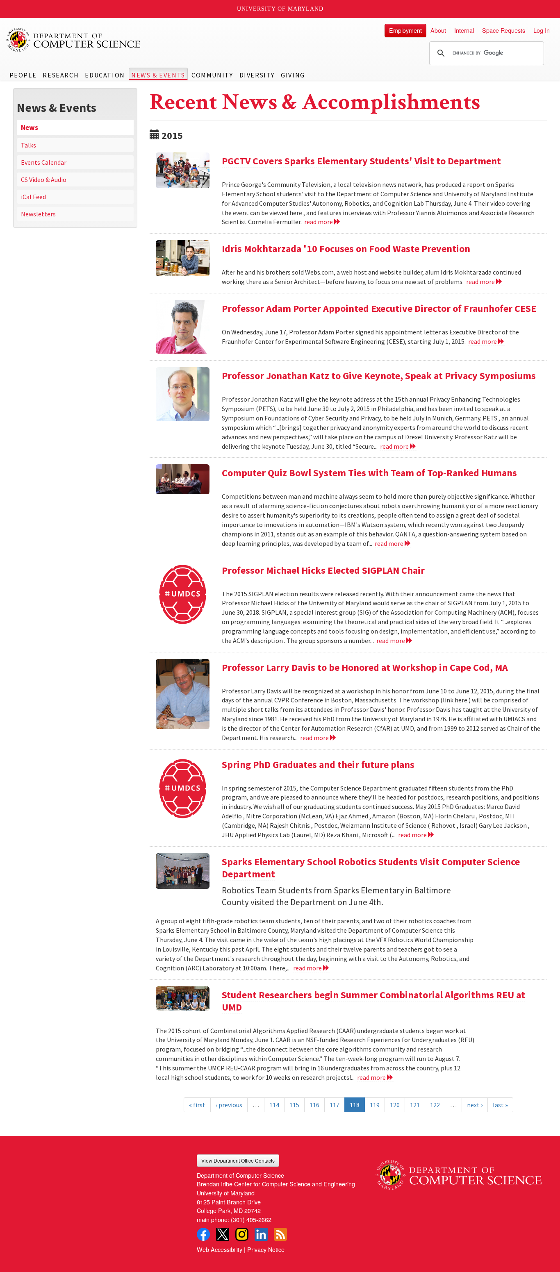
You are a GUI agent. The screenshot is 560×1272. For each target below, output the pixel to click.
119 (375, 1105)
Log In (541, 30)
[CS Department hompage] (459, 1172)
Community (212, 75)
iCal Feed (33, 197)
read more (319, 222)
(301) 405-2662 (251, 1219)
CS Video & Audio (43, 179)
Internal (464, 30)
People (23, 75)
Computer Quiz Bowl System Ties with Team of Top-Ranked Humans (369, 472)
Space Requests (503, 30)
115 (294, 1105)
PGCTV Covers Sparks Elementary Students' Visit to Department (361, 160)
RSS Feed (280, 1234)
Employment (405, 30)
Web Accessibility (219, 1249)
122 (435, 1105)
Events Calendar (43, 162)
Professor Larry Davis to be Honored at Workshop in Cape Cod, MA (365, 667)
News (29, 127)
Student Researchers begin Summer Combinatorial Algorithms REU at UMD (373, 1000)
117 (334, 1105)
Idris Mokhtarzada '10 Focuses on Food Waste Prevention (346, 248)
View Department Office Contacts (238, 1160)
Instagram (241, 1234)
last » (500, 1105)
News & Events (158, 75)
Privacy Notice (266, 1249)
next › (475, 1105)
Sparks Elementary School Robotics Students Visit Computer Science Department (371, 867)
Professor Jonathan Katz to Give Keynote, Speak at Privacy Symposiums (379, 375)
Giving (293, 75)
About (438, 30)
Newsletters (38, 214)
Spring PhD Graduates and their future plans (318, 764)
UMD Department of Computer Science (73, 40)
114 (274, 1105)
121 (415, 1105)
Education (105, 75)
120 (395, 1105)
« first (197, 1105)
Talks (28, 145)
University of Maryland (280, 9)
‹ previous (229, 1105)
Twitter (222, 1234)
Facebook (203, 1234)
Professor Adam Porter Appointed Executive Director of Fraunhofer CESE (379, 308)
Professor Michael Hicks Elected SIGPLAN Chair (323, 570)
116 (314, 1105)
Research (61, 75)
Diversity (257, 75)
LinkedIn (261, 1234)
